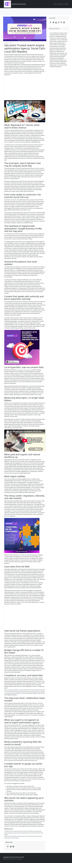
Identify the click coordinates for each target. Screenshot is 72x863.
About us (19, 859)
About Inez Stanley (54, 28)
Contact (66, 4)
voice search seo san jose (23, 370)
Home (55, 4)
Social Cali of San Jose (19, 4)
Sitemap (5, 859)
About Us (60, 4)
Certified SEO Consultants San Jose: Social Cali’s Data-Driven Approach (22, 831)
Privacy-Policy (12, 859)
